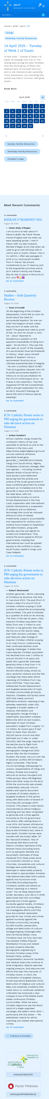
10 (36, 111)
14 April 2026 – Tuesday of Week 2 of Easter (23, 48)
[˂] (6, 136)
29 (24, 126)
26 (6, 126)
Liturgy (9, 32)
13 (13, 116)
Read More (10, 88)
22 (24, 121)
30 (30, 126)
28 (18, 126)
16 (30, 116)
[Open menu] (43, 6)
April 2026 (24, 97)
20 (12, 121)
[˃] (43, 136)
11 (42, 111)
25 (42, 121)
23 (30, 121)
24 (36, 121)
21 (19, 121)
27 (12, 126)
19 (7, 121)
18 (42, 116)
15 (24, 116)
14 (18, 116)
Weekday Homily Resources (21, 38)
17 (36, 116)
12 (7, 116)
